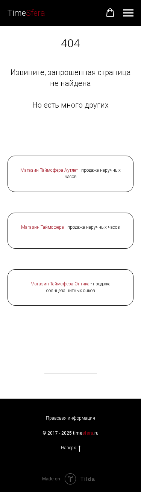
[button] (110, 12)
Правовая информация (70, 418)
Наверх (68, 447)
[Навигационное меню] (128, 13)
